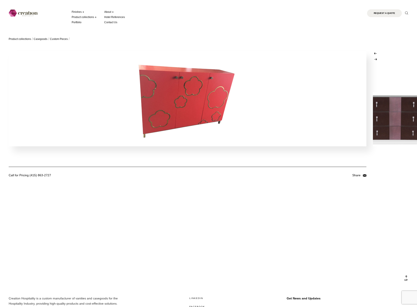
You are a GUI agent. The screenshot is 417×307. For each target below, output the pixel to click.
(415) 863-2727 (40, 175)
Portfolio (76, 22)
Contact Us (110, 22)
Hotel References (114, 17)
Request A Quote (384, 13)
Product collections (83, 17)
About (107, 11)
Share (356, 175)
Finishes (77, 11)
